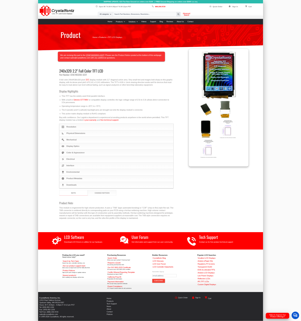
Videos (144, 21)
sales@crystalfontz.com (48, 314)
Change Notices (102, 193)
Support (153, 21)
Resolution (68, 126)
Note (73, 193)
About (109, 309)
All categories (104, 14)
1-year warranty (89, 120)
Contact (190, 21)
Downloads (69, 185)
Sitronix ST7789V (80, 100)
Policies (110, 314)
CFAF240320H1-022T (95, 55)
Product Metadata (71, 178)
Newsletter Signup (158, 272)
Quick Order (215, 7)
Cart (250, 7)
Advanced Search (186, 14)
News (109, 306)
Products (119, 22)
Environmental (70, 172)
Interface (67, 165)
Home (110, 21)
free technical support (109, 120)
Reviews (169, 21)
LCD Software (74, 237)
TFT (87, 80)
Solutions (132, 22)
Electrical (68, 159)
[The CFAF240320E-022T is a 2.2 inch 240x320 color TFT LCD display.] (219, 75)
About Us (180, 21)
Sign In (235, 7)
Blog (161, 21)
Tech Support (208, 237)
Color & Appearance (73, 152)
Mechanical (69, 139)
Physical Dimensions (73, 133)
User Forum (140, 237)
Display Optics (70, 146)
